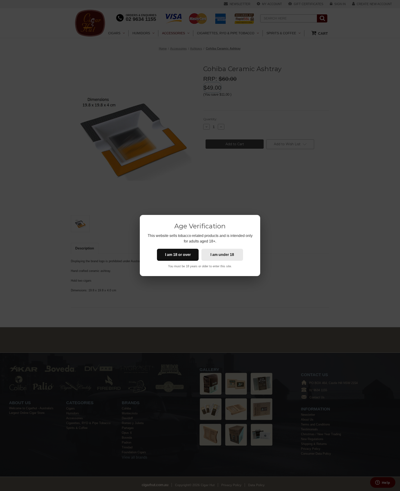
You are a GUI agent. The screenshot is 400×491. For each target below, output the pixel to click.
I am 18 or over (178, 255)
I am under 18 (222, 255)
